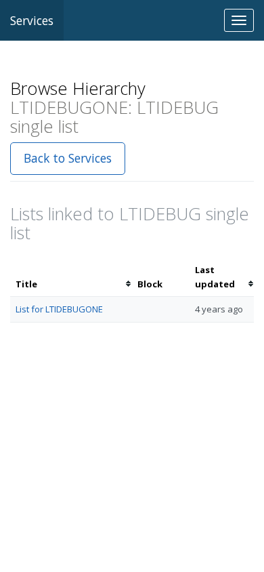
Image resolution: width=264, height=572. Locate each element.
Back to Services (68, 158)
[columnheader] (71, 277)
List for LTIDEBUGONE (59, 309)
